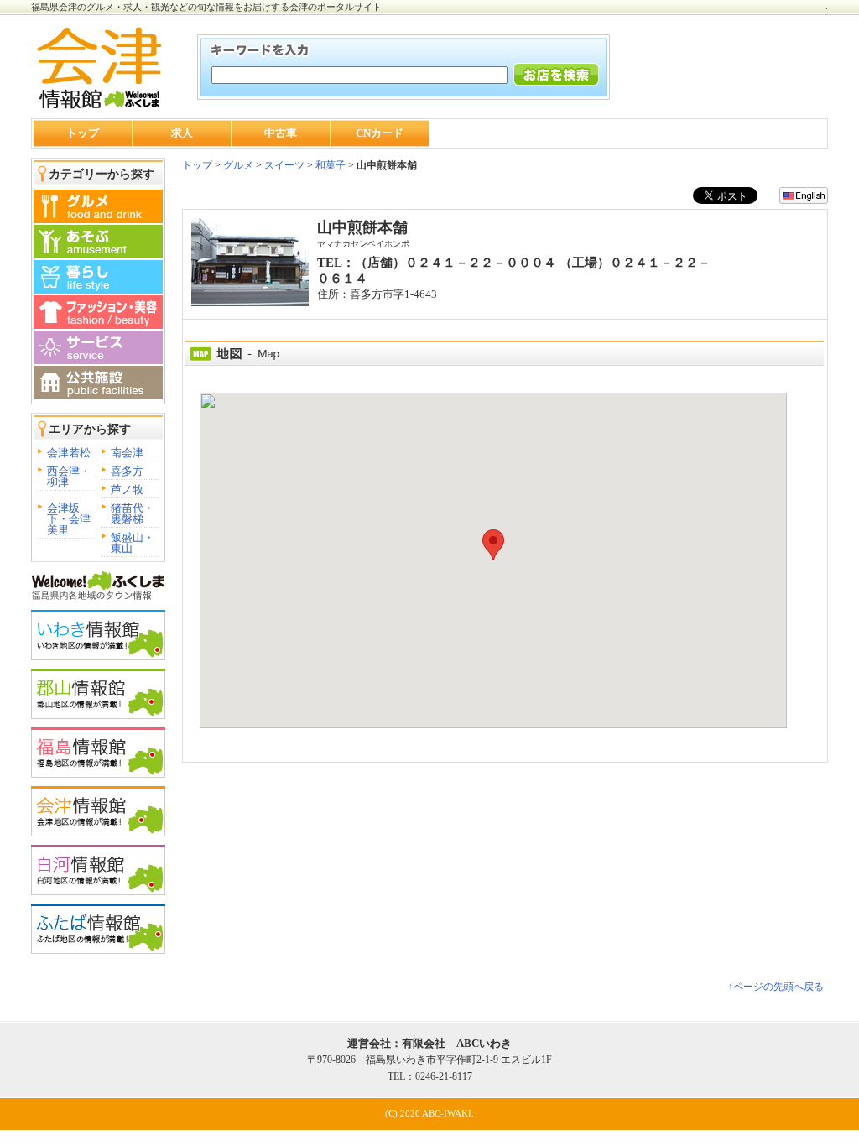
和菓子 (330, 165)
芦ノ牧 (127, 489)
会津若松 (69, 452)
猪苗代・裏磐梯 (132, 513)
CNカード (379, 133)
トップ (82, 133)
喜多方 (127, 471)
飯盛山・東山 (132, 543)
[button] (493, 545)
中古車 (280, 133)
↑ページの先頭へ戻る (776, 986)
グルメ (237, 165)
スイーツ (284, 165)
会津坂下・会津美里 (69, 519)
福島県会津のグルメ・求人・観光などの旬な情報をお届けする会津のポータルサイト (206, 7)
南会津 (127, 452)
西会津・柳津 (69, 476)
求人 (182, 133)
